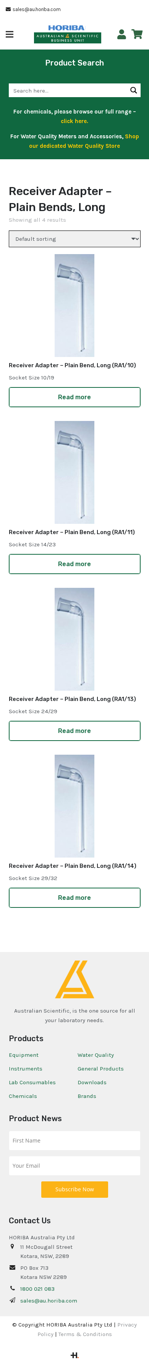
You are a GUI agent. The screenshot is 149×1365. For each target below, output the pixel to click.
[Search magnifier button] (133, 90)
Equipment (24, 1054)
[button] (9, 34)
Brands (87, 1096)
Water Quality (96, 1054)
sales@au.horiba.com (48, 1300)
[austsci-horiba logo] (66, 28)
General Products (101, 1068)
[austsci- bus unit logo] (68, 38)
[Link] (121, 34)
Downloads (92, 1082)
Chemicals (23, 1096)
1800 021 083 (37, 1288)
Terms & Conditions (85, 1334)
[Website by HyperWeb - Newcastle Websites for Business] (75, 1356)
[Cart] (137, 34)
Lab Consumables (32, 1082)
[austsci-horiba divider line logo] (85, 28)
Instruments (25, 1068)
